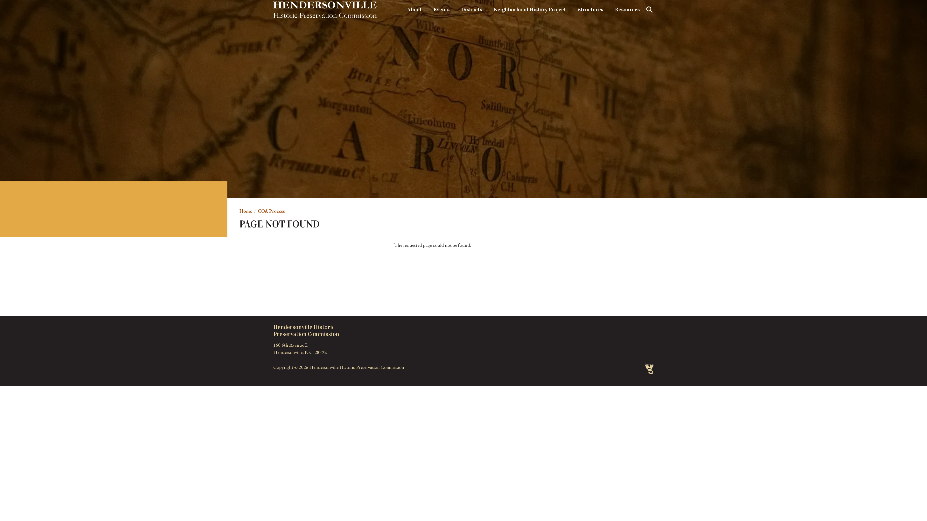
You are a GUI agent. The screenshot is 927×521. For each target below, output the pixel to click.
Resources (627, 9)
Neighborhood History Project (530, 9)
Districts (471, 9)
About (414, 9)
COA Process (271, 211)
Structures (590, 9)
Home (245, 211)
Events (441, 9)
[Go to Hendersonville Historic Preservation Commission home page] (325, 5)
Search (649, 9)
